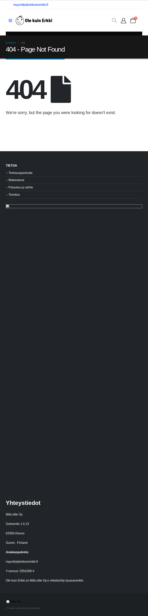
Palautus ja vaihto (20, 187)
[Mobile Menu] (12, 20)
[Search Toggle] (115, 20)
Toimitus (14, 194)
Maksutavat (16, 180)
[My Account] (123, 20)
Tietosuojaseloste (20, 173)
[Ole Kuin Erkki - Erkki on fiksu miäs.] (34, 20)
